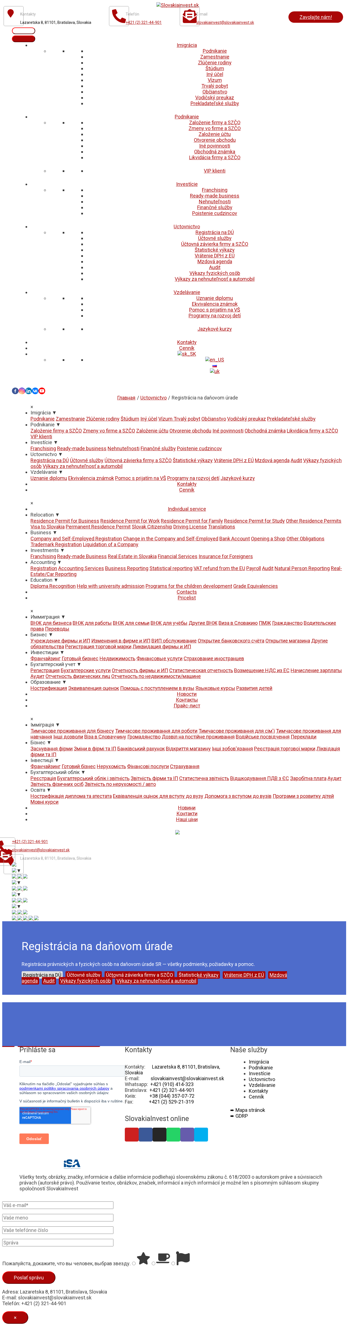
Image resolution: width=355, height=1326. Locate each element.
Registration (44, 568)
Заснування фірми (52, 748)
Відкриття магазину (188, 748)
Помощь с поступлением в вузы (157, 688)
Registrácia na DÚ (215, 232)
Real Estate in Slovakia (132, 556)
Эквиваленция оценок (93, 688)
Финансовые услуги (159, 658)
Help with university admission (110, 586)
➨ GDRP (239, 1116)
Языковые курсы (215, 688)
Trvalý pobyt (214, 86)
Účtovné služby (215, 238)
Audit (214, 267)
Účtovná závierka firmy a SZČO (214, 244)
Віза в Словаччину (105, 737)
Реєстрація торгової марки (284, 748)
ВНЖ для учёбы (169, 623)
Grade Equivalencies (255, 586)
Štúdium (215, 68)
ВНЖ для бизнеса (51, 623)
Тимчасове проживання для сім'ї (237, 731)
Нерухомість (111, 766)
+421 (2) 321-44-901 (144, 22)
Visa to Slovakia (48, 527)
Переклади (303, 737)
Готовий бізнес (79, 766)
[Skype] (201, 1135)
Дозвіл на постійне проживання (198, 737)
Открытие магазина (287, 641)
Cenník (186, 348)
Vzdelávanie (187, 292)
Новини (187, 808)
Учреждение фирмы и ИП (60, 641)
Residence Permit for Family (192, 521)
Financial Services (177, 556)
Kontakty (187, 342)
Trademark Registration (56, 544)
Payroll (253, 568)
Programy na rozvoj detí (215, 315)
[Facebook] (15, 391)
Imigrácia (187, 45)
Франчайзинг (45, 658)
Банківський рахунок (141, 748)
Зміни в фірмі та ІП (95, 748)
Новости (187, 694)
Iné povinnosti (214, 146)
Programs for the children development (189, 586)
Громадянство (144, 737)
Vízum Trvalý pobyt (179, 419)
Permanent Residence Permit (98, 527)
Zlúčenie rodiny (215, 62)
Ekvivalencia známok (215, 304)
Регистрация (45, 670)
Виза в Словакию (238, 623)
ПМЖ (265, 623)
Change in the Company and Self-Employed (170, 538)
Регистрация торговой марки (98, 646)
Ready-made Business (82, 556)
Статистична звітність (204, 778)
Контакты (187, 700)
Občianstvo (214, 92)
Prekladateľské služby (215, 103)
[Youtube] (132, 1135)
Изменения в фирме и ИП (120, 641)
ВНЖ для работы (92, 623)
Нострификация (49, 688)
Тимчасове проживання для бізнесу (72, 731)
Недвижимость (117, 658)
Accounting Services (81, 568)
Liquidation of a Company (110, 544)
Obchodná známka (214, 152)
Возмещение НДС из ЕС (262, 670)
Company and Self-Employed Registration (76, 538)
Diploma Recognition (53, 586)
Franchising (214, 190)
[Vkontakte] (35, 391)
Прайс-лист (187, 705)
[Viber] (187, 1135)
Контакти (186, 813)
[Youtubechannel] (42, 391)
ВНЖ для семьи (131, 623)
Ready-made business (214, 196)
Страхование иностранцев (214, 658)
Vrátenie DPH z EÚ (215, 256)
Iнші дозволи (68, 737)
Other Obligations (305, 538)
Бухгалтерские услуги (86, 670)
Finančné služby (214, 207)
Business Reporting (126, 568)
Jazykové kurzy (214, 329)
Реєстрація (43, 778)
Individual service (187, 509)
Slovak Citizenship (152, 527)
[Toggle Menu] (23, 39)
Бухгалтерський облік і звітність (93, 778)
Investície (187, 184)
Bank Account (234, 538)
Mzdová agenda (214, 261)
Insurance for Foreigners (226, 556)
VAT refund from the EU (219, 568)
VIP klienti (214, 171)
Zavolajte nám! (316, 17)
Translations (221, 527)
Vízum (215, 80)
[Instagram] (22, 391)
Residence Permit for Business (65, 521)
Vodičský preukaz (214, 97)
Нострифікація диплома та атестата (71, 796)
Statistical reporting (170, 568)
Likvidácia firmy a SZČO (214, 157)
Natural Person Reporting (302, 568)
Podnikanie (215, 51)
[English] (214, 360)
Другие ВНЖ (203, 623)
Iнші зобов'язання (232, 748)
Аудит (37, 676)
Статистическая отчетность (201, 670)
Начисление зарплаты (316, 670)
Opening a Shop (268, 538)
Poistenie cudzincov (214, 213)
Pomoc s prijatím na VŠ (214, 310)
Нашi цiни (187, 819)
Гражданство (287, 623)
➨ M (247, 1110)
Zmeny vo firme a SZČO (215, 128)
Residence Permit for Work (130, 521)
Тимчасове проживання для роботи (156, 731)
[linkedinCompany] (28, 391)
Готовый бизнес (80, 658)
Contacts (187, 592)
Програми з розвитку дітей (303, 796)
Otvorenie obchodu (215, 140)
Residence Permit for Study (254, 521)
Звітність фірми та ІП (154, 778)
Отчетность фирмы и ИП (140, 670)
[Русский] (214, 365)
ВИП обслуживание (174, 641)
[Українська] (215, 371)
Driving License (190, 527)
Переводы (57, 629)
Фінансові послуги (148, 766)
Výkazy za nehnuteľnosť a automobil (215, 279)
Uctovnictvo (187, 226)
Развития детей (254, 688)
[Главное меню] (23, 30)
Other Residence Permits (313, 521)
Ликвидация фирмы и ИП (162, 646)
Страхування (184, 766)
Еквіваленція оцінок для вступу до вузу (158, 796)
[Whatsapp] (173, 1135)
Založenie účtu (215, 134)
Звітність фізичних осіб (57, 784)
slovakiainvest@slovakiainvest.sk (225, 22)
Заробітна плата (308, 778)
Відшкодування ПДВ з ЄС (259, 778)
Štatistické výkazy (215, 250)
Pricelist (187, 598)
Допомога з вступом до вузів (238, 796)
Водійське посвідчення (263, 737)
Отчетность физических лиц (77, 676)
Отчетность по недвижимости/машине (156, 676)
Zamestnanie (214, 57)
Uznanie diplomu (214, 298)
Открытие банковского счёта (231, 641)
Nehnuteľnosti (215, 201)
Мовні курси (45, 802)
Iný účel (214, 74)
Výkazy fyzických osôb (214, 273)
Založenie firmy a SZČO (214, 122)
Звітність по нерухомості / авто (120, 784)
